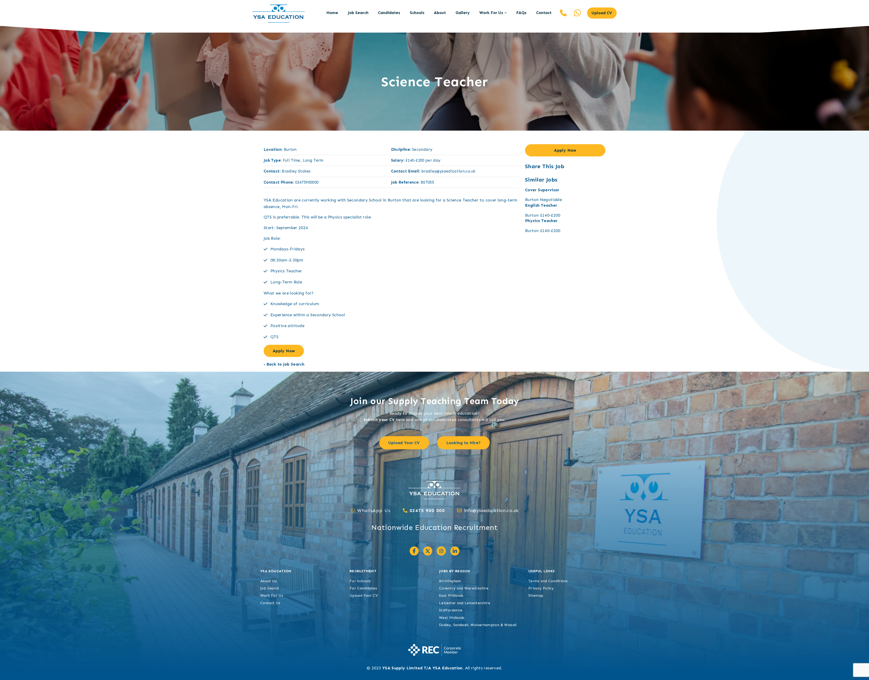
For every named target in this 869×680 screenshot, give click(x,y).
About (440, 12)
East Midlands (451, 595)
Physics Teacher (541, 220)
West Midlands (452, 617)
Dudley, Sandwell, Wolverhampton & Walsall (478, 625)
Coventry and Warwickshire (463, 588)
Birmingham (450, 581)
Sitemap (535, 595)
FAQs (521, 12)
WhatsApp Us (374, 510)
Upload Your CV (364, 595)
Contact (543, 12)
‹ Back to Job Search (284, 364)
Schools (417, 12)
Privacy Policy (541, 588)
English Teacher (541, 205)
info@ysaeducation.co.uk (491, 510)
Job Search (358, 12)
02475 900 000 (563, 12)
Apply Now (284, 350)
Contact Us (270, 603)
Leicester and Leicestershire (464, 603)
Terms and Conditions (548, 581)
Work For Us (491, 12)
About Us (268, 581)
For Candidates (363, 588)
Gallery (463, 12)
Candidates (389, 12)
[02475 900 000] (405, 510)
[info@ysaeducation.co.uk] (459, 510)
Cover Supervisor (542, 189)
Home (332, 12)
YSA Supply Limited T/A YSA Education (422, 668)
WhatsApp (577, 12)
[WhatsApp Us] (353, 510)
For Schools (360, 581)
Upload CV (602, 12)
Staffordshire (451, 610)
